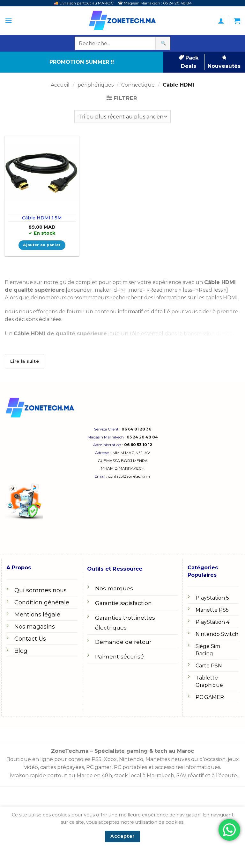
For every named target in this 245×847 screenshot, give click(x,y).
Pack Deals (189, 62)
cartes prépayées (61, 767)
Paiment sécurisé (119, 656)
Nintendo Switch (217, 634)
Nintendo (131, 759)
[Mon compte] (221, 21)
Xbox (110, 759)
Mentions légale (37, 614)
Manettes (157, 759)
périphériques (96, 85)
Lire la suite (24, 361)
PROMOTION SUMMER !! (81, 62)
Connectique (138, 85)
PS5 (96, 759)
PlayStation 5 (212, 598)
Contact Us (30, 638)
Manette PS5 (212, 610)
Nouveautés (224, 66)
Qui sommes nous (40, 590)
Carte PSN (209, 666)
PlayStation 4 (212, 622)
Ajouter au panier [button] (42, 245)
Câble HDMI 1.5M (42, 218)
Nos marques (114, 588)
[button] (8, 20)
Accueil (60, 85)
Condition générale (41, 602)
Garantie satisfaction (123, 603)
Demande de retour (123, 641)
